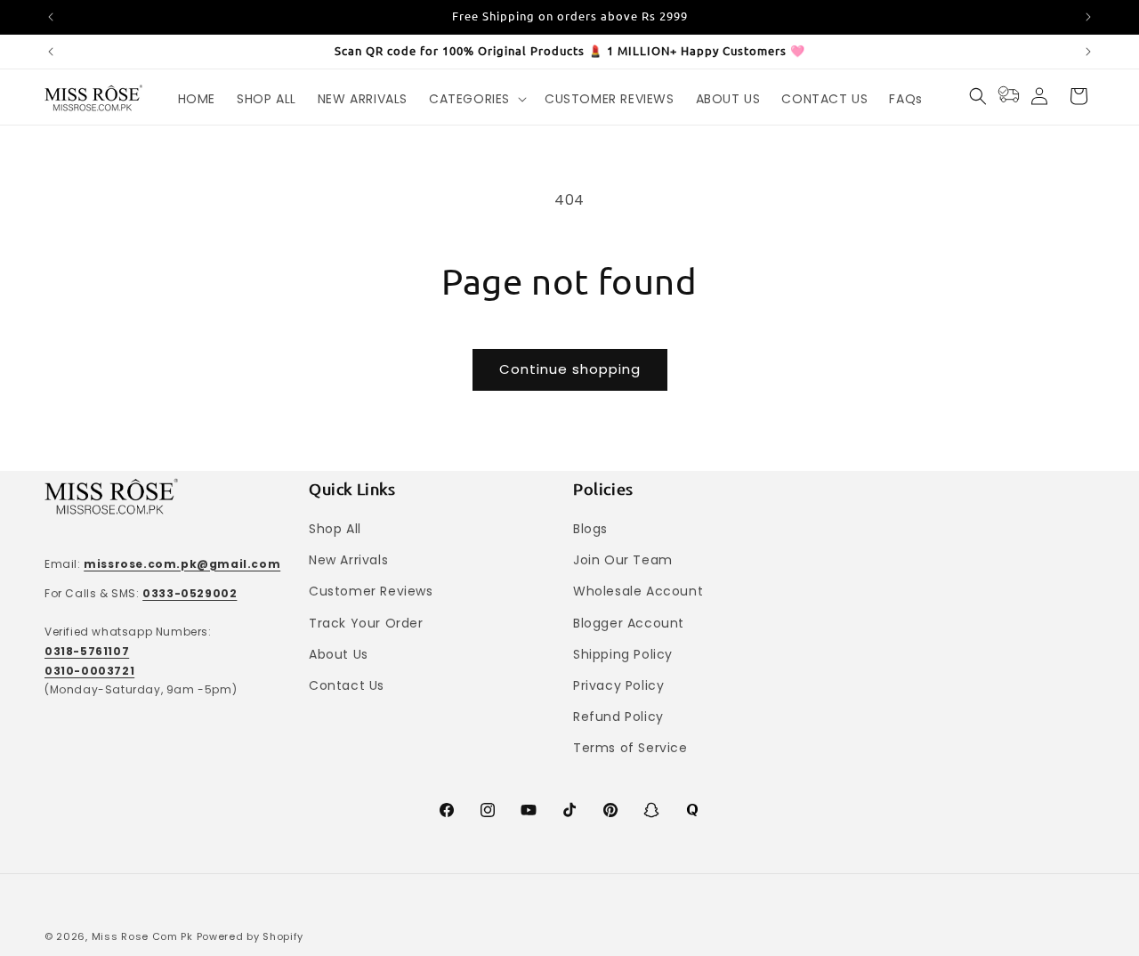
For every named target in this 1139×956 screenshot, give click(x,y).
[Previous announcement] (50, 17)
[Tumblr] (692, 810)
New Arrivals (348, 560)
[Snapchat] (651, 810)
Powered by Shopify (250, 936)
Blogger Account (628, 623)
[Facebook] (446, 810)
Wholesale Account (638, 591)
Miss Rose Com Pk (142, 936)
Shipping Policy (623, 654)
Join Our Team (623, 560)
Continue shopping (570, 369)
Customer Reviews (371, 591)
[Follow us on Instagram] (487, 810)
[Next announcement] (1088, 17)
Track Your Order (366, 623)
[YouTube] (528, 810)
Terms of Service (630, 748)
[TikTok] (569, 810)
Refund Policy (618, 716)
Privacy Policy (618, 685)
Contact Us (346, 685)
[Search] (978, 96)
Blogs (590, 529)
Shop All (335, 529)
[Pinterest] (610, 810)
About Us (338, 654)
